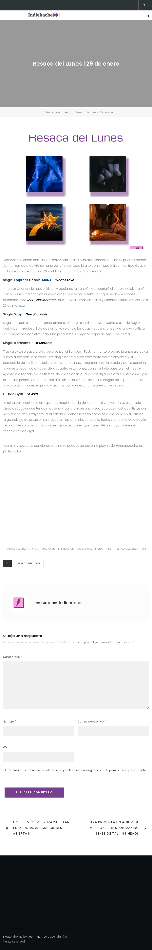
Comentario (12, 657)
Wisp (18, 314)
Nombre (9, 721)
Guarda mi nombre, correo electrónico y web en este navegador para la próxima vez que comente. (78, 770)
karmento (84, 549)
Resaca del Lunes (126, 549)
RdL (109, 549)
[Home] (39, 112)
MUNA (46, 280)
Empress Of (23, 280)
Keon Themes (37, 937)
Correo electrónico (92, 721)
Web (6, 747)
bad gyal (48, 549)
